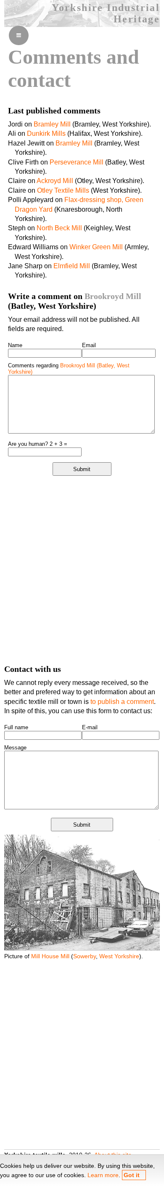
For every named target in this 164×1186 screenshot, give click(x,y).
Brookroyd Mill (113, 296)
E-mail (90, 727)
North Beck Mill (59, 228)
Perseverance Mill (76, 162)
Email (89, 345)
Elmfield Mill (71, 266)
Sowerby (84, 956)
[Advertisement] (82, 569)
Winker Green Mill (96, 247)
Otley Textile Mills (63, 190)
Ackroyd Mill (55, 180)
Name (15, 345)
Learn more (103, 1175)
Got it (132, 1175)
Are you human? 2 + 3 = (37, 444)
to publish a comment (122, 701)
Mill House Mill (50, 956)
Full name (16, 727)
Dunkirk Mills (46, 133)
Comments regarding (69, 368)
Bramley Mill (52, 124)
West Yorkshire (119, 956)
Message (15, 747)
